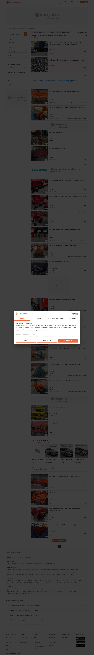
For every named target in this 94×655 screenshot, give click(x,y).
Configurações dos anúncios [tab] (55, 318)
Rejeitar (26, 340)
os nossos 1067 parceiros (26, 325)
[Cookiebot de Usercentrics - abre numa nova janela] (72, 313)
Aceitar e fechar (68, 340)
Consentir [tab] (22, 318)
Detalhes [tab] (38, 318)
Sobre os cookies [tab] (71, 318)
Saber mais (46, 340)
